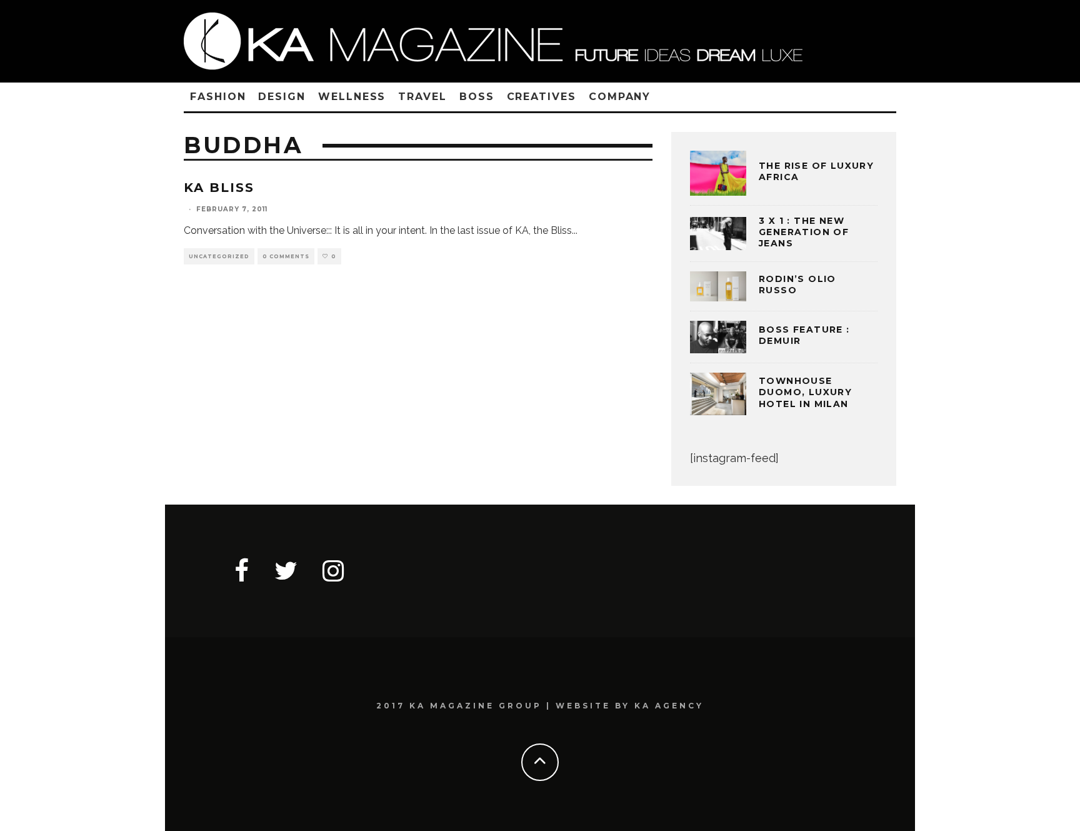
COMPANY (620, 97)
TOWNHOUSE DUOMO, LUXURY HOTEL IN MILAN (805, 392)
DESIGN (282, 97)
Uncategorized (219, 256)
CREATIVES (541, 97)
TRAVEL (422, 97)
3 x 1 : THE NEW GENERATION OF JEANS (804, 232)
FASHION (218, 97)
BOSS (476, 97)
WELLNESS (352, 97)
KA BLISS (219, 187)
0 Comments (285, 256)
